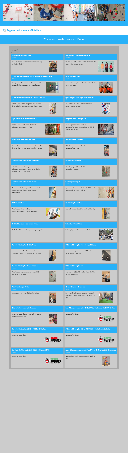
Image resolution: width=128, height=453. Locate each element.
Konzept (70, 39)
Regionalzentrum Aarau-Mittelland (24, 30)
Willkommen (49, 39)
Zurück (14, 51)
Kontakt (81, 39)
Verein (61, 39)
